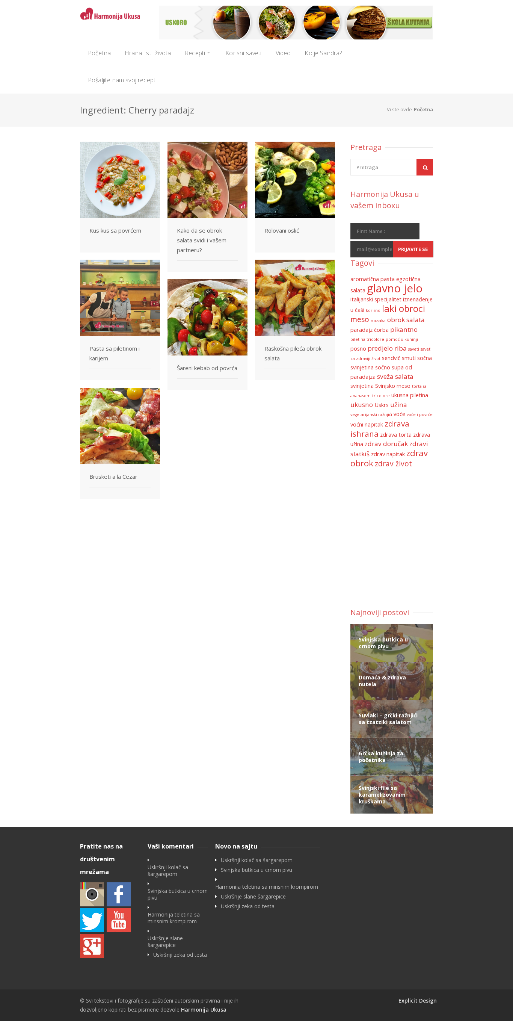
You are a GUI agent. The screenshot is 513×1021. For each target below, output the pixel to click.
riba (400, 348)
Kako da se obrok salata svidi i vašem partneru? (201, 240)
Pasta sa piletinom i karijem (114, 353)
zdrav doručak (386, 443)
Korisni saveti (243, 53)
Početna (99, 53)
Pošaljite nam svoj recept (121, 80)
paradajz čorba (369, 329)
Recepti (195, 53)
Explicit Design (417, 1000)
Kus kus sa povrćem (115, 230)
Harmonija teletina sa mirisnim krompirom (174, 918)
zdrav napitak (388, 454)
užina (398, 404)
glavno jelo (394, 288)
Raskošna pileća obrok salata (292, 353)
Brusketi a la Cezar (113, 476)
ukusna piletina (409, 395)
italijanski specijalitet (375, 299)
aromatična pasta (372, 279)
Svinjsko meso (392, 385)
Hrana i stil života (148, 53)
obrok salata (406, 319)
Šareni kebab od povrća (207, 368)
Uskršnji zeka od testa (180, 954)
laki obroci (403, 308)
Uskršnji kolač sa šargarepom (168, 870)
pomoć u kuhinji (402, 339)
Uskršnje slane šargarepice (165, 941)
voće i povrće (420, 414)
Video (283, 53)
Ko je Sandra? (323, 53)
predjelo (380, 348)
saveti (413, 349)
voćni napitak (366, 424)
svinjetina (362, 385)
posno (358, 348)
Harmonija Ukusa (203, 1009)
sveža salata (395, 376)
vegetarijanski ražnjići (371, 414)
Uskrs (381, 404)
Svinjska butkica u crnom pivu (178, 894)
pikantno (404, 329)
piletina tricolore (367, 339)
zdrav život (393, 464)
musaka (378, 320)
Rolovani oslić (281, 230)
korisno (373, 310)
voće (399, 413)
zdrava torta (396, 434)
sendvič (391, 358)
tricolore (381, 395)
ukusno (361, 404)
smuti (409, 358)
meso (359, 319)
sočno (382, 367)
